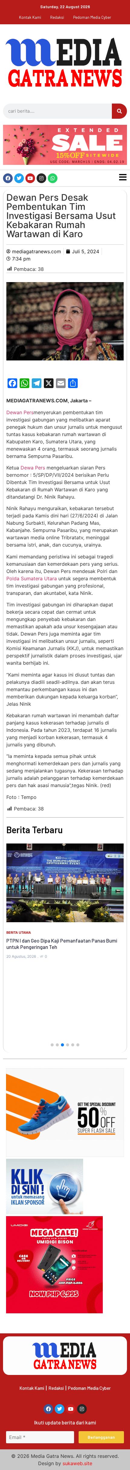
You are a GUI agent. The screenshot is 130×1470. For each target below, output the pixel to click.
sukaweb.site (77, 1463)
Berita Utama (18, 932)
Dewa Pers (33, 468)
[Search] (119, 111)
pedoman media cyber (92, 17)
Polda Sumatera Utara (31, 578)
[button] (52, 1044)
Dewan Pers (20, 412)
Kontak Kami (30, 17)
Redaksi (57, 17)
